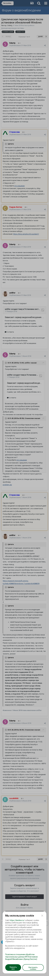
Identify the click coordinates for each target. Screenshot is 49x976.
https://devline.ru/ (17, 920)
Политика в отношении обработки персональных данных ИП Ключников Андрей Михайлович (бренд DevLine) (21, 956)
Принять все (13, 968)
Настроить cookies (33, 968)
